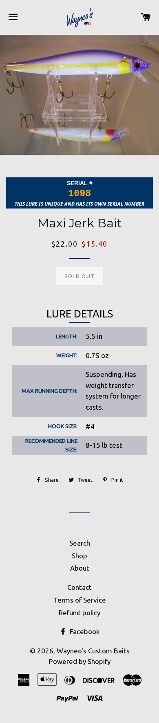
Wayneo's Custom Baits (93, 651)
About (79, 568)
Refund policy (79, 612)
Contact (79, 587)
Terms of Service (79, 600)
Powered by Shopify (79, 661)
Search (79, 543)
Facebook (84, 631)
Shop (79, 556)
